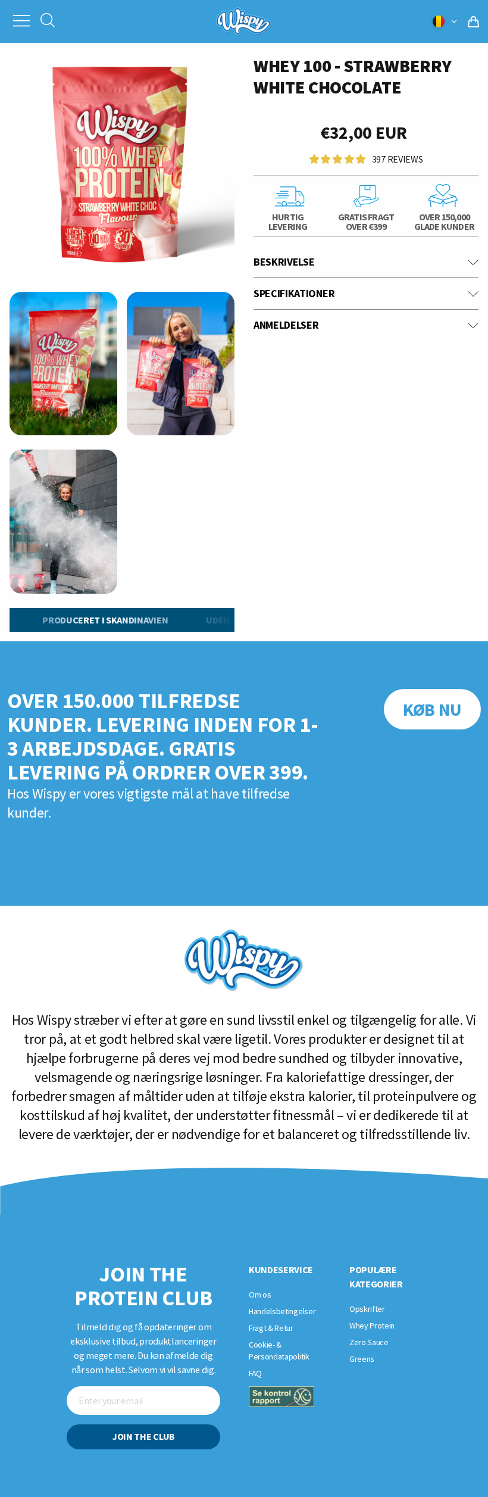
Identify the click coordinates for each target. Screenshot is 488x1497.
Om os (260, 1294)
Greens (361, 1358)
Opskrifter (367, 1308)
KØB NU (432, 709)
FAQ (255, 1373)
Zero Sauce (369, 1342)
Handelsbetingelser (282, 1311)
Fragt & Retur (271, 1328)
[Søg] (47, 21)
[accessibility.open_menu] (21, 20)
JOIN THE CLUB (143, 1436)
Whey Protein (372, 1325)
